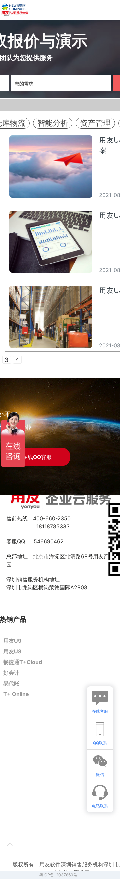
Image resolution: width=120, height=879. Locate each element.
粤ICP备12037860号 (58, 874)
